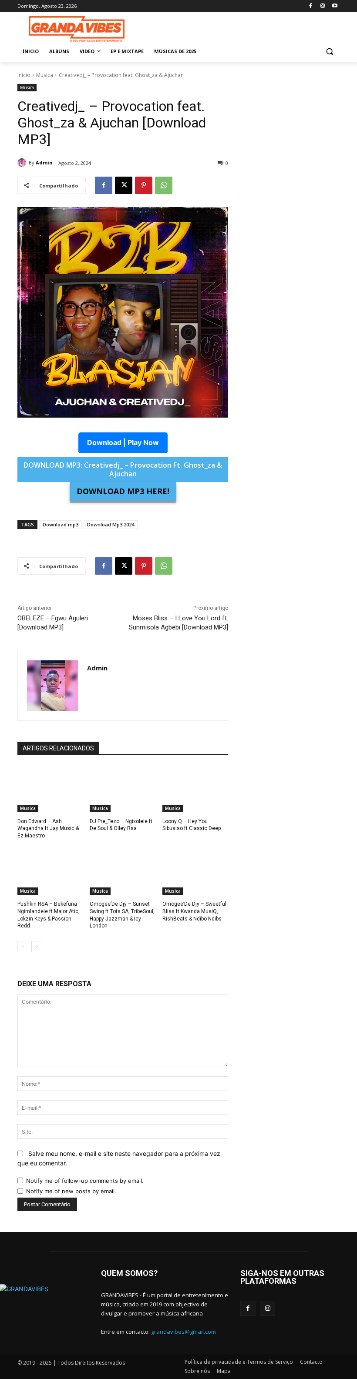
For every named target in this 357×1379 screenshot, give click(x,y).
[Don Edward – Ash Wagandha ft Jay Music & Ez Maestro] (50, 789)
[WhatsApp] (163, 185)
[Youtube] (335, 6)
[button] (329, 51)
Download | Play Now (123, 442)
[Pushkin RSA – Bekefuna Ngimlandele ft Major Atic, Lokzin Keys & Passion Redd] (50, 872)
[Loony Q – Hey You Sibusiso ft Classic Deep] (195, 789)
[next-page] (36, 946)
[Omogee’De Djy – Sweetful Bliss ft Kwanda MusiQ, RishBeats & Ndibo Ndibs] (195, 872)
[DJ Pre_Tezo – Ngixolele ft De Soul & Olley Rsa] (122, 789)
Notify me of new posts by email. (71, 1191)
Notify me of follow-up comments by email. (85, 1180)
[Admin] (23, 162)
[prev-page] (22, 946)
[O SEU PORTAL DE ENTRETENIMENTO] (76, 29)
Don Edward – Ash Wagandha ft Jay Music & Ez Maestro (48, 828)
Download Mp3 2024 (110, 524)
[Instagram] (322, 6)
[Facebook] (311, 6)
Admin (44, 162)
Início (23, 75)
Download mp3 (60, 524)
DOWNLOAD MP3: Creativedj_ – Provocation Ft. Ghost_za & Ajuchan (123, 469)
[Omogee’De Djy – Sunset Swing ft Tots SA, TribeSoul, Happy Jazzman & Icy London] (122, 872)
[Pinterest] (143, 185)
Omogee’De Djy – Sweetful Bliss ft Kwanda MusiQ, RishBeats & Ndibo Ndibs (194, 911)
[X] (123, 185)
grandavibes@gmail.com (183, 1331)
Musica (44, 75)
